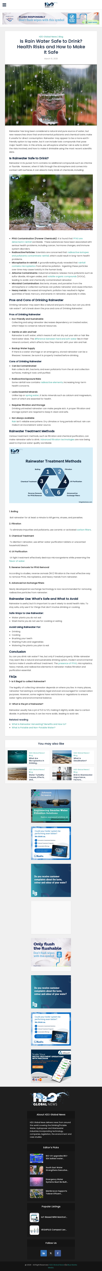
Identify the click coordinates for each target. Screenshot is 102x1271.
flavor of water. (17, 561)
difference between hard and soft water (56, 338)
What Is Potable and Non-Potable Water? (33, 727)
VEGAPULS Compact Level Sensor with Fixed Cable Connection (54, 1230)
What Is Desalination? (80, 759)
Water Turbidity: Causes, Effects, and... (36, 777)
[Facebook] (58, 1253)
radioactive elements (52, 382)
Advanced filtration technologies (57, 439)
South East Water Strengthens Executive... (57, 1168)
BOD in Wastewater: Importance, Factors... (83, 777)
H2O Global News (56, 1265)
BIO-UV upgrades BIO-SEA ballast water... (57, 1157)
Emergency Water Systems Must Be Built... (57, 1180)
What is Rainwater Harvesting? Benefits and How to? (39, 724)
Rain (14, 421)
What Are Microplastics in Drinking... (36, 760)
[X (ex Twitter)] (51, 1253)
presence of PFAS (67, 663)
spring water (32, 395)
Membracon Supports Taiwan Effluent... (56, 1192)
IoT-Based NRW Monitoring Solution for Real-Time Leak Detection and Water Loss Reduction (54, 1217)
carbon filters (84, 529)
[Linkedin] (44, 1253)
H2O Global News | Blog (51, 36)
